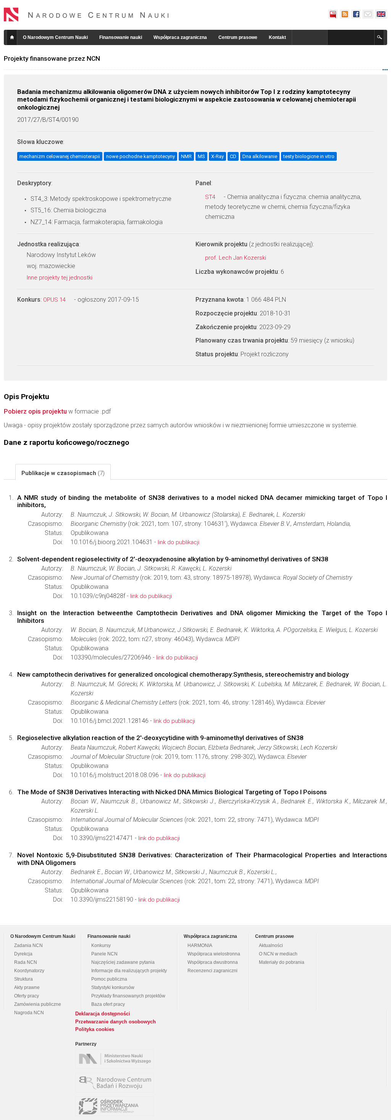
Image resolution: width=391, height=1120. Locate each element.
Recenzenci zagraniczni (212, 970)
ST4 (211, 197)
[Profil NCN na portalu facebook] (356, 14)
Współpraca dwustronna (212, 962)
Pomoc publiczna (109, 979)
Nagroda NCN (29, 1012)
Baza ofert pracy (108, 1004)
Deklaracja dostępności (102, 1014)
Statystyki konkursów (112, 987)
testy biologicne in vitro (308, 156)
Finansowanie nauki (120, 37)
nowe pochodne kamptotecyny (140, 156)
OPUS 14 (55, 299)
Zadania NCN (28, 945)
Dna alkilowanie (259, 156)
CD (233, 156)
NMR (186, 156)
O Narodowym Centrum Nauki (55, 37)
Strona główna (11, 37)
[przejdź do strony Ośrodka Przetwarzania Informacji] (116, 1106)
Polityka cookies (94, 1029)
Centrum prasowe (237, 37)
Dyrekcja (23, 954)
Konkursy (101, 945)
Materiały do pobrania (281, 962)
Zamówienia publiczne (37, 1004)
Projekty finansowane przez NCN (52, 58)
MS (201, 156)
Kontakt (277, 37)
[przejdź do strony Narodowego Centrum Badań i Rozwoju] (116, 1083)
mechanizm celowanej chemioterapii (59, 156)
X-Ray (217, 156)
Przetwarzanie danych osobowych (115, 1022)
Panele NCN (104, 954)
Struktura (23, 979)
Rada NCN (25, 962)
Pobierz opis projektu (35, 411)
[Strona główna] (86, 14)
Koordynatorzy (29, 970)
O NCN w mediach (278, 954)
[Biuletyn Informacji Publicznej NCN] (333, 14)
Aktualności (271, 945)
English (381, 14)
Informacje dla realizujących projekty (129, 970)
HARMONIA (199, 945)
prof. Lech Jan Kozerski (236, 257)
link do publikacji (178, 542)
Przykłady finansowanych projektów (128, 996)
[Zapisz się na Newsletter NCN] (367, 14)
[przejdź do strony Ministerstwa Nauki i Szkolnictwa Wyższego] (116, 1059)
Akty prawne (27, 987)
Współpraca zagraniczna (180, 37)
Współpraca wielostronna (213, 954)
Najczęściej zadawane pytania (123, 962)
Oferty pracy (26, 996)
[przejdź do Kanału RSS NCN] (344, 14)
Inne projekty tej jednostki (60, 277)
